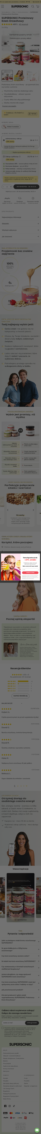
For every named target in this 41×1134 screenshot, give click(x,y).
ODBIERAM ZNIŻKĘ (30, 572)
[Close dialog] (39, 555)
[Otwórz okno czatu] (37, 1130)
